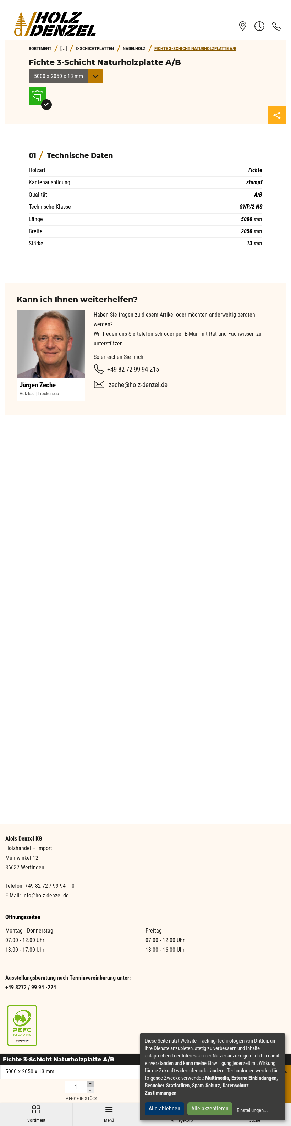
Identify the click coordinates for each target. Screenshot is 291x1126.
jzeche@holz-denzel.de (137, 385)
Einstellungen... (252, 1110)
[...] (63, 48)
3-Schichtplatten (95, 48)
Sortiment (36, 1114)
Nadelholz (134, 48)
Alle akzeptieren (210, 1108)
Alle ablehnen (164, 1108)
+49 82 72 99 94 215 (133, 369)
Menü (109, 1114)
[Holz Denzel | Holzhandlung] (55, 24)
